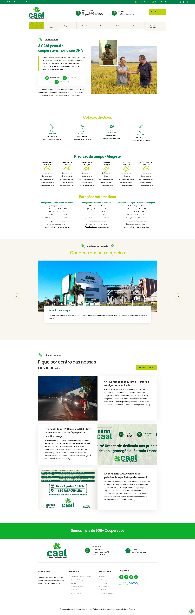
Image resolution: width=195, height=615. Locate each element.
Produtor (136, 26)
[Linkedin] (183, 1)
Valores (63, 81)
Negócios (67, 26)
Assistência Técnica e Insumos (81, 576)
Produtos (85, 26)
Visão (70, 77)
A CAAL (51, 26)
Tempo (102, 26)
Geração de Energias (78, 580)
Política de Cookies (107, 593)
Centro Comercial (76, 590)
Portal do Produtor (161, 2)
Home (36, 26)
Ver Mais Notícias (145, 367)
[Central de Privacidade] (129, 583)
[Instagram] (180, 1)
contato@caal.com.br (126, 14)
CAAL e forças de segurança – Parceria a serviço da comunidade (126, 383)
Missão (53, 77)
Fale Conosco (156, 12)
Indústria (73, 583)
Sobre (103, 576)
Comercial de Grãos (77, 587)
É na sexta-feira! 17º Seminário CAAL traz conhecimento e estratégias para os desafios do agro (68, 432)
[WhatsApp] (187, 1)
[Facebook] (121, 577)
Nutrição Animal (76, 593)
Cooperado (105, 587)
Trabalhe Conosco (144, 2)
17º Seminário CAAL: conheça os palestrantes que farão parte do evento (126, 475)
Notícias (119, 26)
